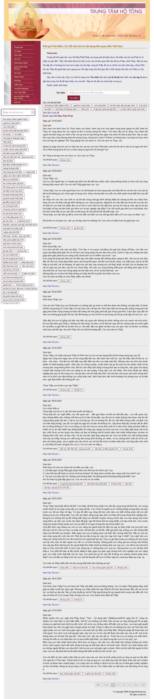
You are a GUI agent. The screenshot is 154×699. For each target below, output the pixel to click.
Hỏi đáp (17, 81)
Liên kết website (21, 89)
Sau (135, 685)
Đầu (98, 685)
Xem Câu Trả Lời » (51, 165)
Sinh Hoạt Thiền (21, 63)
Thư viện (18, 55)
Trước (106, 685)
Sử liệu (17, 73)
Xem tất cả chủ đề (51, 113)
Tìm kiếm (60, 93)
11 (113, 685)
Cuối (143, 685)
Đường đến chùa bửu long (21, 97)
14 (129, 685)
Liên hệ (17, 102)
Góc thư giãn (20, 92)
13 (124, 685)
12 (118, 685)
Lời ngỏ (17, 51)
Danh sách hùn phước (20, 68)
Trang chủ (18, 47)
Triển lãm (18, 85)
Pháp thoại (19, 77)
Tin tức (17, 59)
